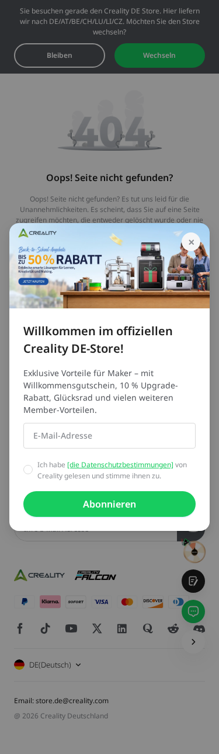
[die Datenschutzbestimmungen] (120, 465)
